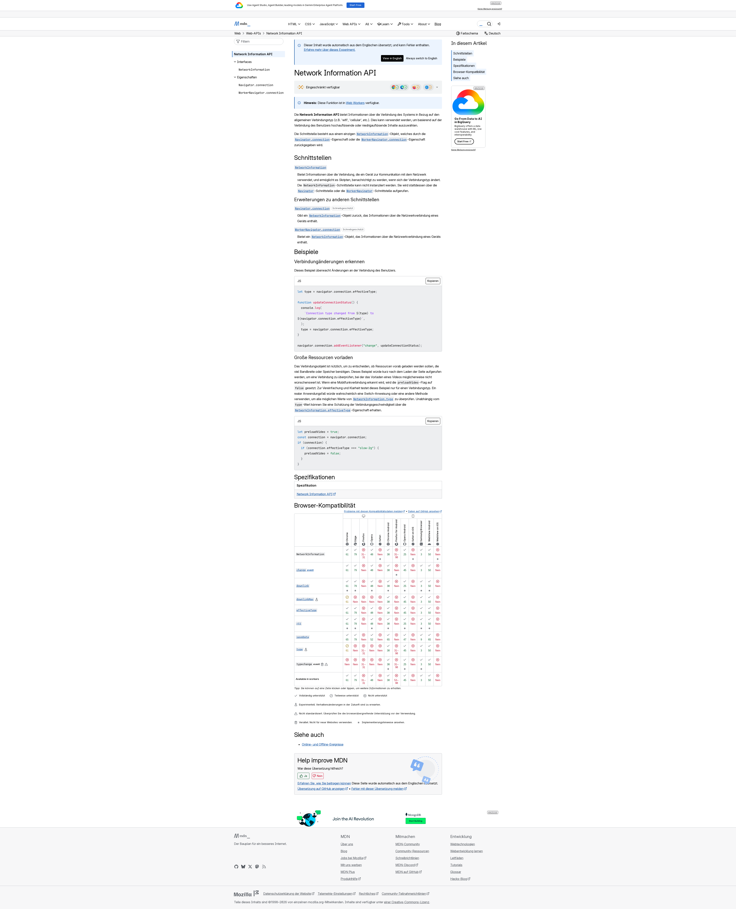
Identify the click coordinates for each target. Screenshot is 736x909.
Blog (437, 24)
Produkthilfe (349, 879)
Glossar (455, 872)
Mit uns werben (351, 865)
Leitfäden (456, 858)
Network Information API (314, 494)
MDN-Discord (405, 865)
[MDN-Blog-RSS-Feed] (264, 866)
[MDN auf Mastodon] (257, 866)
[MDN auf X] (250, 866)
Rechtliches (367, 894)
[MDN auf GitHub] (236, 866)
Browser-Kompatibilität (469, 72)
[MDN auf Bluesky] (243, 866)
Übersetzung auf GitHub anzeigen (321, 789)
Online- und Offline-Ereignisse (322, 744)
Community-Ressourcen (412, 851)
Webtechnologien (462, 844)
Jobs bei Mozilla (352, 858)
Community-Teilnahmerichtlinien (404, 894)
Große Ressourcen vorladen (323, 357)
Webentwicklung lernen (466, 851)
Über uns (347, 844)
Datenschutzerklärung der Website (287, 894)
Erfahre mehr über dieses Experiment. (329, 50)
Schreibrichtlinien (407, 858)
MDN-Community (407, 844)
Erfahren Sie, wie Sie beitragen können (324, 783)
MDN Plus (348, 872)
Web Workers (355, 103)
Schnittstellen (462, 53)
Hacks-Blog (458, 879)
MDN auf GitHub (407, 872)
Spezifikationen (464, 66)
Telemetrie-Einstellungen (335, 894)
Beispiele (459, 59)
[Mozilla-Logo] (246, 893)
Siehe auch (461, 78)
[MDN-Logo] (242, 836)
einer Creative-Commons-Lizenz (406, 902)
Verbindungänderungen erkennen (329, 261)
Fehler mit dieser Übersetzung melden (377, 789)
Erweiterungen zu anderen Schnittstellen (336, 199)
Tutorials (456, 865)
